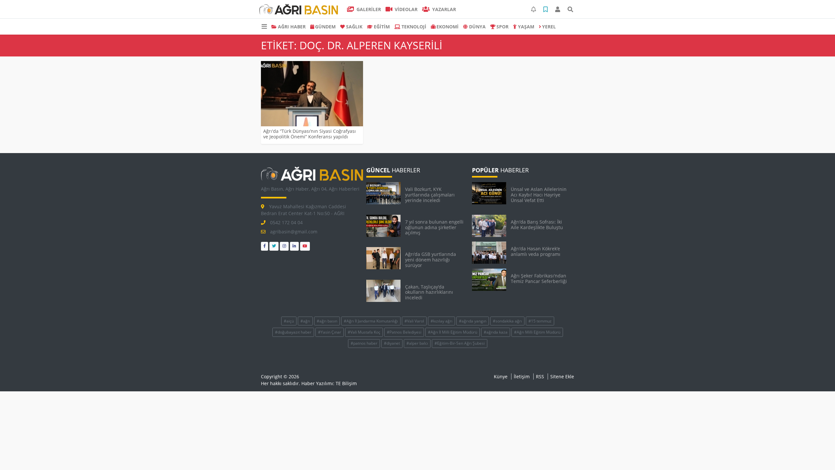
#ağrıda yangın (472, 321)
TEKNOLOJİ (414, 27)
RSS (540, 376)
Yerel (549, 27)
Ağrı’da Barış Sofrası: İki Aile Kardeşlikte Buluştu (537, 224)
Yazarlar (443, 9)
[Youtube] (305, 246)
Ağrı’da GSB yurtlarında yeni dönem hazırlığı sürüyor (430, 259)
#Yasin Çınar (329, 332)
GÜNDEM (325, 27)
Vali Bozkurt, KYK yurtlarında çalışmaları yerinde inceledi (430, 194)
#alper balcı (417, 343)
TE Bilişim (346, 383)
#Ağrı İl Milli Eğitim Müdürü (452, 332)
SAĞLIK (354, 27)
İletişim (522, 376)
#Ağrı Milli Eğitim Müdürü (537, 332)
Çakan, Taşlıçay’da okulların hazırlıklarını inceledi (429, 292)
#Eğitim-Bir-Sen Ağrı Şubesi (459, 343)
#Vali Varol (414, 321)
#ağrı (305, 321)
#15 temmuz (540, 321)
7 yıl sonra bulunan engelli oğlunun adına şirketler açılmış (434, 227)
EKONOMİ (447, 27)
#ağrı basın (327, 321)
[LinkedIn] (294, 246)
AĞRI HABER (292, 27)
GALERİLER (368, 9)
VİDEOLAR (405, 9)
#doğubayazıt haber (293, 332)
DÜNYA (477, 27)
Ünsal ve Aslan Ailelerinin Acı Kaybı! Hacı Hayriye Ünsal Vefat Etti (539, 194)
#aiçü (289, 321)
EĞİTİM (382, 27)
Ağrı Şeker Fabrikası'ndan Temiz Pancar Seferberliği (539, 278)
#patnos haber (364, 343)
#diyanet (392, 343)
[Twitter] (274, 246)
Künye (501, 376)
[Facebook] (264, 246)
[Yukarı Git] (818, 453)
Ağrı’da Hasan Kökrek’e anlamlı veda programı (535, 251)
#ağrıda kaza (496, 332)
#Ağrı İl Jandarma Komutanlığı (371, 321)
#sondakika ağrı (507, 321)
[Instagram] (284, 246)
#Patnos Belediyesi (404, 332)
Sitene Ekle (562, 376)
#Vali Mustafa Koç (364, 332)
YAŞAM (526, 27)
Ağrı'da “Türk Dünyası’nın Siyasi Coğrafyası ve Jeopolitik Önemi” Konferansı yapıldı (309, 134)
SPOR (502, 27)
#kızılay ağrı (441, 321)
